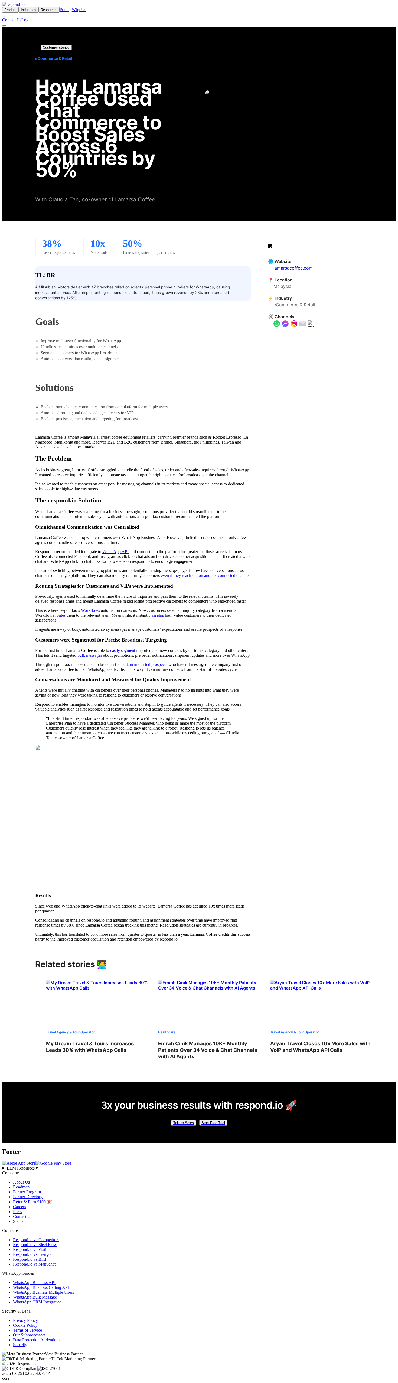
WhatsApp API (115, 551)
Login (26, 20)
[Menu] (4, 26)
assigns (158, 615)
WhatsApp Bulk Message (35, 1297)
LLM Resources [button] (23, 1168)
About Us (21, 1182)
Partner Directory (28, 1196)
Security (20, 1344)
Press (17, 1211)
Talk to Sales (183, 1123)
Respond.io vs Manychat (34, 1264)
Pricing (66, 9)
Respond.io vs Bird (29, 1259)
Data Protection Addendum (36, 1340)
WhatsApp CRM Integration (37, 1302)
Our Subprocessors (29, 1335)
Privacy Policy (25, 1320)
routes (60, 615)
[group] (199, 1168)
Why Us (79, 9)
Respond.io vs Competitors (36, 1239)
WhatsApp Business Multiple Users (43, 1292)
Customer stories (56, 47)
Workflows (90, 610)
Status (18, 1221)
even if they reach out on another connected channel (205, 575)
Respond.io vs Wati (29, 1249)
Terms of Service (27, 1330)
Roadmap (21, 1187)
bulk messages (89, 655)
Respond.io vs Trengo (32, 1254)
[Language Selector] (4, 16)
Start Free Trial (213, 1123)
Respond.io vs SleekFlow (35, 1244)
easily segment (122, 650)
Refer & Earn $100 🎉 (32, 1202)
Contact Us (11, 20)
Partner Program (27, 1192)
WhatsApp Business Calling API (41, 1287)
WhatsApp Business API (34, 1282)
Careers (19, 1206)
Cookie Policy (25, 1325)
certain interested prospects (144, 664)
